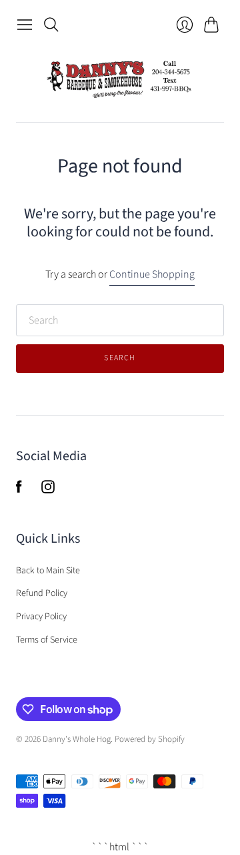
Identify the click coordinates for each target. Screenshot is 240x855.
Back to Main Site (48, 570)
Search (119, 358)
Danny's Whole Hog (77, 739)
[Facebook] (19, 490)
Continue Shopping (152, 274)
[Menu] (25, 25)
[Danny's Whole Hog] (120, 80)
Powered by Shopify (150, 739)
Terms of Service (46, 640)
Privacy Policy (41, 616)
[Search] (51, 24)
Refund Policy (41, 593)
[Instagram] (48, 490)
